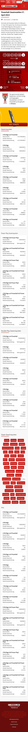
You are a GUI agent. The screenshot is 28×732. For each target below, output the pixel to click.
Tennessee (5, 494)
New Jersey (19, 471)
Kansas (7, 456)
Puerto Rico (9, 487)
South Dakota (19, 491)
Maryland (11, 460)
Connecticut (14, 444)
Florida (17, 448)
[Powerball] (2, 19)
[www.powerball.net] (9, 6)
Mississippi (21, 464)
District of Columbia (8, 448)
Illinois (11, 452)
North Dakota (16, 479)
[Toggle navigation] (24, 6)
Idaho (5, 452)
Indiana (17, 452)
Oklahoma (6, 483)
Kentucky (13, 456)
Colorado (6, 444)
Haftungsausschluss (14, 719)
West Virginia (6, 502)
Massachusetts (20, 460)
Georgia (23, 448)
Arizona (7, 440)
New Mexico (10, 475)
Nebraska (21, 467)
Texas (12, 494)
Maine (5, 460)
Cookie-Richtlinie (14, 724)
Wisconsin (15, 502)
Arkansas (13, 440)
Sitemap (14, 727)
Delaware (21, 444)
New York (18, 475)
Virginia (13, 498)
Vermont (6, 498)
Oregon (13, 483)
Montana (13, 467)
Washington (20, 498)
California (20, 440)
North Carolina (6, 479)
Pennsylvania (20, 483)
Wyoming (22, 502)
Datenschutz (14, 722)
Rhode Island (18, 487)
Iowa (22, 452)
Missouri (7, 467)
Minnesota (13, 464)
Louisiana (20, 456)
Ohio (24, 479)
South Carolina (9, 491)
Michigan (6, 464)
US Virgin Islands (20, 494)
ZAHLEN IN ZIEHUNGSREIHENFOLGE (14, 67)
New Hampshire (10, 471)
